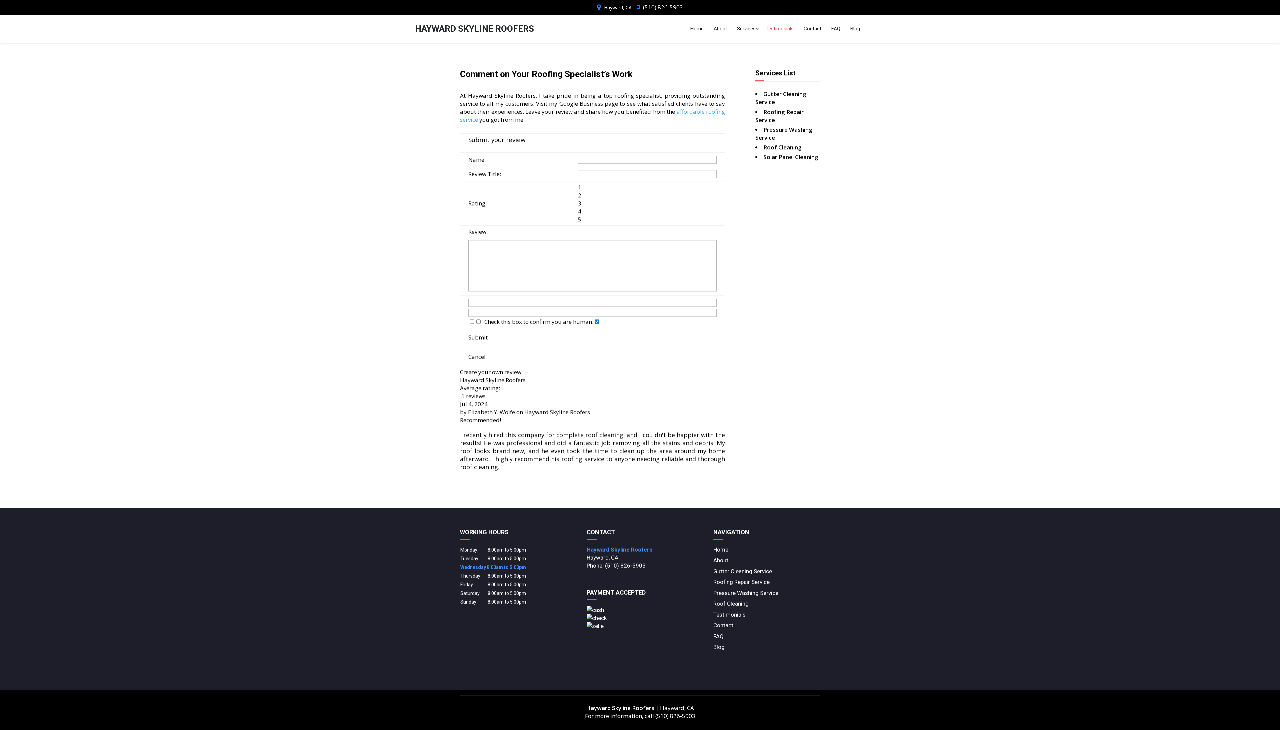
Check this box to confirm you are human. (537, 321)
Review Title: (484, 174)
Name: (477, 159)
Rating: (477, 203)
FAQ (835, 29)
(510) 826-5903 (663, 7)
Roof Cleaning (731, 603)
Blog (855, 29)
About (720, 29)
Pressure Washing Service (745, 593)
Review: (478, 231)
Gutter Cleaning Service (742, 571)
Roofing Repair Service (741, 582)
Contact (812, 29)
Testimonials (780, 29)
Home (697, 29)
